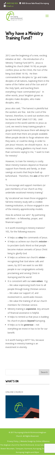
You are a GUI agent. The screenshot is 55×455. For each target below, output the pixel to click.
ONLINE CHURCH (14, 392)
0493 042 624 (12, 3)
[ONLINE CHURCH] (22, 406)
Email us (9, 6)
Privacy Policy (13, 441)
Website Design (26, 441)
